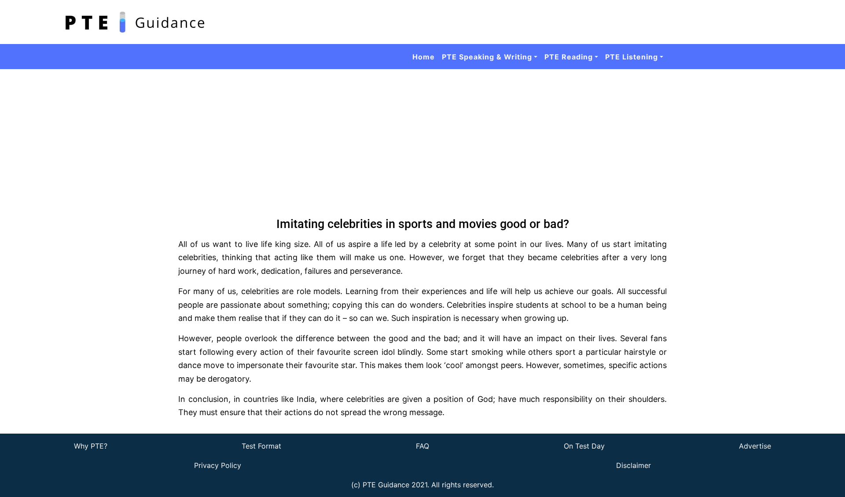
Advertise (755, 446)
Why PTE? (90, 446)
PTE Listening (631, 56)
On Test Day (584, 446)
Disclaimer (633, 465)
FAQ (422, 446)
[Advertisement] (422, 135)
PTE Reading (568, 56)
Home (423, 56)
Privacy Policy (217, 465)
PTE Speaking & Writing (487, 56)
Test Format (261, 446)
